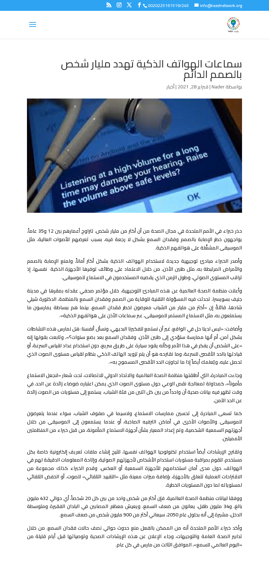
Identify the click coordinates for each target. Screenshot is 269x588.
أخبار (170, 86)
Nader (218, 86)
